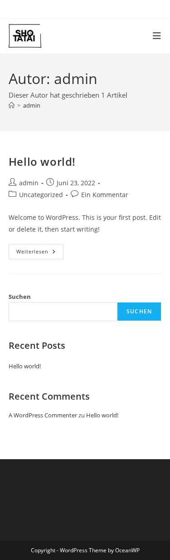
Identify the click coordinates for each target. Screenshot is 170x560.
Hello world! (42, 161)
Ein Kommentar (104, 194)
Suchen (20, 296)
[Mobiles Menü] (157, 35)
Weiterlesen (39, 253)
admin (31, 105)
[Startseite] (12, 105)
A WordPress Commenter (43, 415)
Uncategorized (41, 194)
